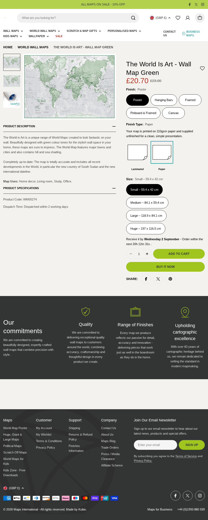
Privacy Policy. (143, 460)
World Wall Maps (33, 47)
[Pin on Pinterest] (170, 279)
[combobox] (78, 18)
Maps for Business (159, 509)
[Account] (187, 17)
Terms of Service (186, 456)
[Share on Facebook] (146, 279)
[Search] (133, 17)
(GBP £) (161, 17)
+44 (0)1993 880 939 (191, 509)
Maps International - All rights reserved (39, 509)
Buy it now (165, 266)
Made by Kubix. (76, 509)
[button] (202, 68)
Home (8, 47)
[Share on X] (158, 279)
